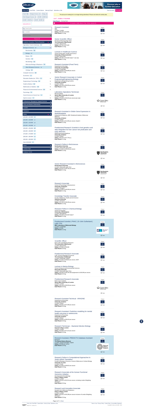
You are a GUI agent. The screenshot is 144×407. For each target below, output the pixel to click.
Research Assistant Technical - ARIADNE (70, 299)
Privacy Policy (101, 403)
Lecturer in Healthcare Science (66, 52)
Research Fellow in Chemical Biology (68, 209)
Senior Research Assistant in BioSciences (70, 164)
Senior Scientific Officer (63, 39)
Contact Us (34, 405)
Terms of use (94, 403)
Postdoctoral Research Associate (67, 254)
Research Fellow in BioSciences (66, 144)
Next (62, 401)
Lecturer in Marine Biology (64, 266)
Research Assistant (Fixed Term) (66, 64)
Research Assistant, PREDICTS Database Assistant (73, 338)
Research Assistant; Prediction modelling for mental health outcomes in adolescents (73, 312)
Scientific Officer (61, 241)
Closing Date (64, 21)
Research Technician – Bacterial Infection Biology (72, 326)
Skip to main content (6, 1)
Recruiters (118, 10)
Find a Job (25, 10)
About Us (29, 405)
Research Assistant (62, 27)
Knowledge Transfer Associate (66, 196)
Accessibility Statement (116, 403)
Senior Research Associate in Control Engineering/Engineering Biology (68, 78)
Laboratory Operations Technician (67, 92)
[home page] (29, 5)
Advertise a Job (58, 10)
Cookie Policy (108, 403)
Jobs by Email (49, 10)
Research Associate (62, 183)
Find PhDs (32, 10)
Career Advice (40, 10)
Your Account (110, 10)
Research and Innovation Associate (67, 388)
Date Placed (56, 21)
